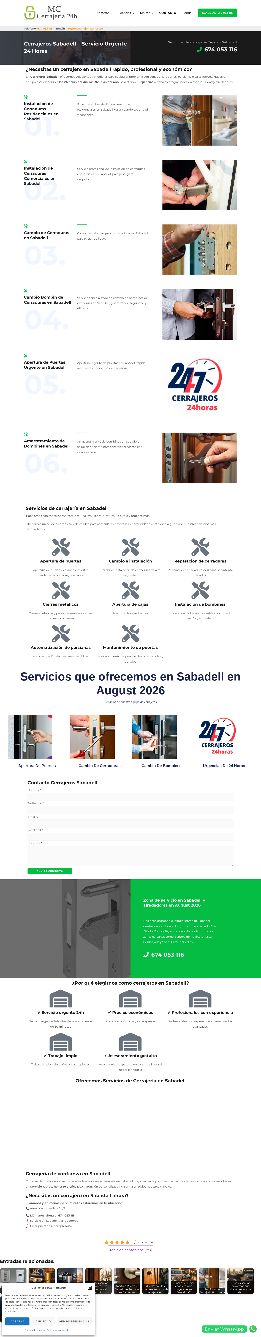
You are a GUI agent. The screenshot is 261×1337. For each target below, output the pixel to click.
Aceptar (17, 1321)
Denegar (43, 1321)
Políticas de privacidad (58, 1330)
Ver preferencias (74, 1321)
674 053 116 (45, 28)
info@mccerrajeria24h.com (84, 28)
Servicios (124, 13)
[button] (90, 1288)
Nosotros (102, 13)
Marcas (145, 13)
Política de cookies (35, 1330)
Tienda (187, 13)
